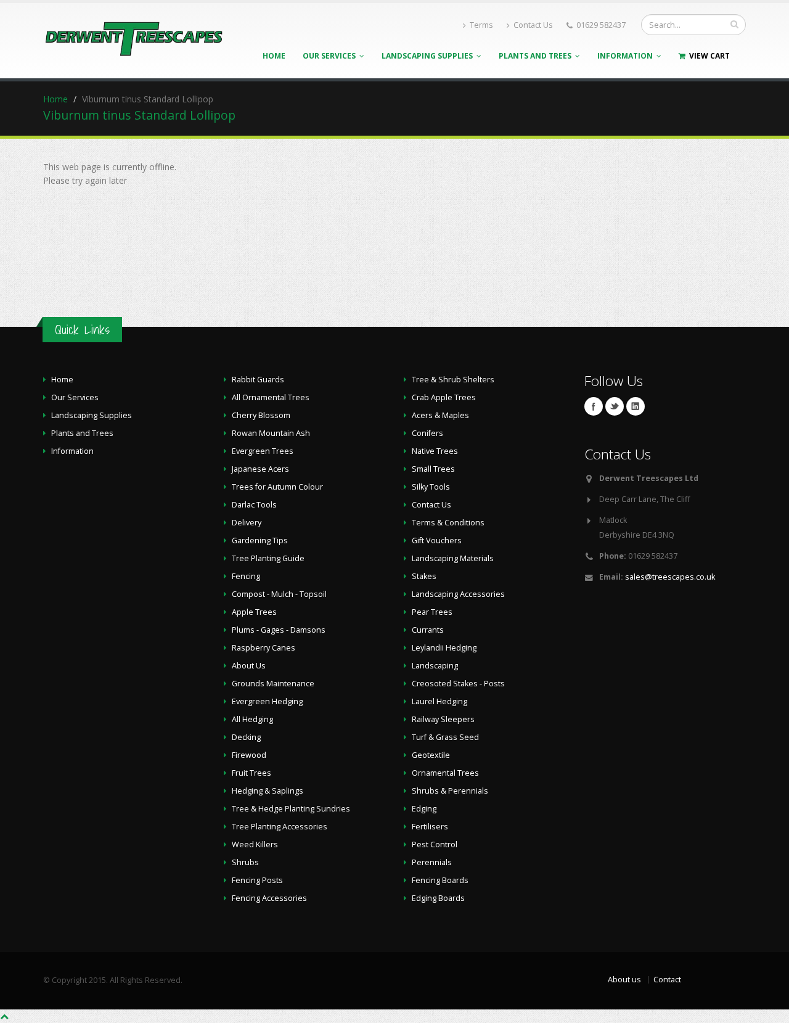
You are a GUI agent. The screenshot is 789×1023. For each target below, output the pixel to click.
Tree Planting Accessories (279, 826)
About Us (249, 665)
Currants (428, 630)
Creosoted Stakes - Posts (458, 683)
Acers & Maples (440, 415)
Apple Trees (254, 612)
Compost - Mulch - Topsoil (279, 594)
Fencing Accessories (269, 898)
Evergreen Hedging (267, 701)
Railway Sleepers (443, 719)
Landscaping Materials (453, 558)
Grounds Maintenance (273, 683)
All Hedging (252, 719)
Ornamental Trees (445, 773)
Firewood (249, 755)
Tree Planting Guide (268, 558)
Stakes (424, 576)
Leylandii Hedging (444, 648)
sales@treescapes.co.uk (670, 577)
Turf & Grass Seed (445, 737)
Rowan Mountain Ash (271, 433)
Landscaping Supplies (429, 56)
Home (274, 56)
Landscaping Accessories (458, 594)
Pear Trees (432, 612)
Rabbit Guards (258, 379)
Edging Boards (438, 898)
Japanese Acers (260, 469)
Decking (246, 737)
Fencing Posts (257, 880)
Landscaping (435, 665)
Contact (667, 979)
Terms (481, 25)
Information (626, 56)
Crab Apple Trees (444, 397)
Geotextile (431, 755)
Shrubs (245, 862)
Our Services (331, 56)
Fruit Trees (251, 773)
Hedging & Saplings (267, 791)
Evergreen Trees (262, 451)
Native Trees (435, 451)
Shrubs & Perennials (450, 791)
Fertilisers (430, 826)
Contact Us (533, 25)
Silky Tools (431, 487)
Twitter (614, 406)
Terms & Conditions (448, 522)
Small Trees (433, 469)
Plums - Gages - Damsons (278, 630)
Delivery (246, 522)
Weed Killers (255, 844)
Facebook (593, 406)
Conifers (427, 433)
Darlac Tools (254, 504)
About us (624, 979)
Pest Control (434, 844)
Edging (424, 808)
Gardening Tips (260, 540)
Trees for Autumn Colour (277, 487)
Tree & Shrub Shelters (453, 379)
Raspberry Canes (263, 648)
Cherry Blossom (261, 415)
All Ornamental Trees (270, 397)
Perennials (432, 862)
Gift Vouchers (437, 540)
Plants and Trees (537, 56)
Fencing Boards (440, 880)
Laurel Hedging (439, 701)
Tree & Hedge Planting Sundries (291, 808)
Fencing (246, 576)
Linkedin (635, 406)
